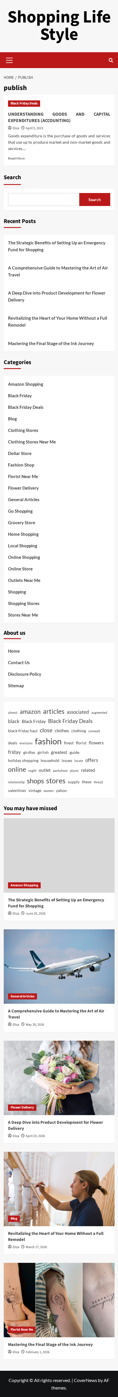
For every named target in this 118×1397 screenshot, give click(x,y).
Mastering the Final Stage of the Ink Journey (51, 343)
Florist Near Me (23, 476)
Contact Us (19, 662)
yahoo (61, 790)
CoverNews (85, 1380)
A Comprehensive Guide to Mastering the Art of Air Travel (58, 271)
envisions (26, 743)
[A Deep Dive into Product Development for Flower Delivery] (59, 1078)
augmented (99, 712)
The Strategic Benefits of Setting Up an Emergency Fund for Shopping (56, 246)
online (17, 769)
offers (91, 760)
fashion (48, 741)
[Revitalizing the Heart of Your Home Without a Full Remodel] (59, 1189)
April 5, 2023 (34, 128)
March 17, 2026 (36, 1247)
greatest (59, 752)
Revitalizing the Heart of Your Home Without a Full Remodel (57, 321)
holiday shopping (23, 760)
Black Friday (20, 395)
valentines (17, 790)
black (13, 721)
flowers (96, 742)
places (74, 770)
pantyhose (60, 770)
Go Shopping (20, 511)
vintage (34, 790)
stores (56, 780)
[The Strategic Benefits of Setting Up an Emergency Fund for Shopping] (59, 855)
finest (69, 742)
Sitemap (16, 685)
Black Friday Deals (24, 103)
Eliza (16, 128)
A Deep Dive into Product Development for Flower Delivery (56, 296)
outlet (45, 770)
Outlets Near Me (24, 580)
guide (74, 752)
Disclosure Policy (24, 674)
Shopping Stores (24, 603)
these (86, 781)
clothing (78, 730)
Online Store (20, 568)
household (50, 760)
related (88, 770)
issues (67, 760)
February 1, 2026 (38, 1352)
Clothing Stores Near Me (32, 441)
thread (98, 782)
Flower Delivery (23, 487)
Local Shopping (22, 545)
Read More (16, 158)
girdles (29, 752)
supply (74, 781)
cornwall (94, 731)
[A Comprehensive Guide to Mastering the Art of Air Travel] (59, 966)
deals (12, 742)
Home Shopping (23, 534)
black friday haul (23, 730)
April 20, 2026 (35, 1136)
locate (78, 761)
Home (14, 650)
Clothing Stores (23, 430)
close (46, 729)
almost (12, 712)
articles (53, 711)
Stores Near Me (23, 614)
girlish (43, 752)
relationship (16, 782)
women (49, 791)
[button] (9, 59)
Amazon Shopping (25, 384)
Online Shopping (24, 557)
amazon (30, 711)
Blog (12, 418)
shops (35, 780)
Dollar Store (20, 453)
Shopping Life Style (59, 26)
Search (12, 177)
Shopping (17, 591)
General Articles (24, 499)
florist (81, 742)
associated (78, 712)
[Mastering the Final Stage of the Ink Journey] (59, 1300)
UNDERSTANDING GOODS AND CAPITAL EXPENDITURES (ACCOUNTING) (59, 117)
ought (32, 770)
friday (14, 752)
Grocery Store (21, 522)
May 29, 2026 (35, 1024)
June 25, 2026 (36, 913)
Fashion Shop (21, 464)
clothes (62, 730)
